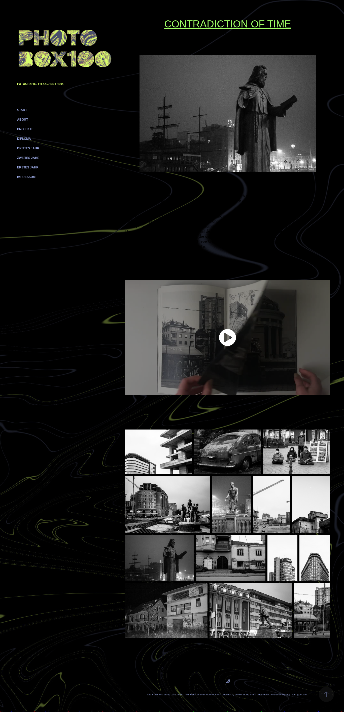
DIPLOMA (24, 138)
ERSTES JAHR (28, 167)
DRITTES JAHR (28, 148)
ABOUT (22, 119)
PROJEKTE (25, 129)
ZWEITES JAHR (28, 158)
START (22, 110)
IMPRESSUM (26, 177)
